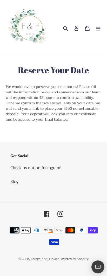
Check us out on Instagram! (35, 167)
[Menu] (98, 27)
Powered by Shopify (74, 258)
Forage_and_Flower (45, 258)
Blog (14, 181)
